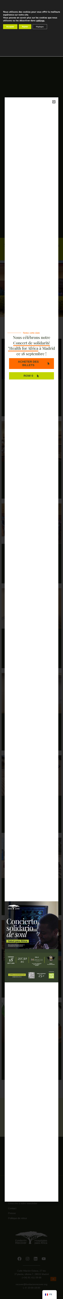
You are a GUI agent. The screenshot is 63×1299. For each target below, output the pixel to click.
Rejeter (25, 26)
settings (40, 20)
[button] (54, 102)
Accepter (10, 26)
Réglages (40, 26)
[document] (31, 649)
